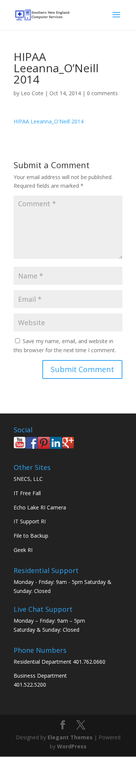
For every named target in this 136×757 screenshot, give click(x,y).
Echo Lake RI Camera (40, 507)
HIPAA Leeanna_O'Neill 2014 (48, 121)
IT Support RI (30, 521)
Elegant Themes (70, 737)
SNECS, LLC (28, 478)
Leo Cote (32, 93)
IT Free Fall (27, 493)
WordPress (72, 746)
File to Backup (31, 535)
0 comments (102, 93)
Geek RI (23, 549)
